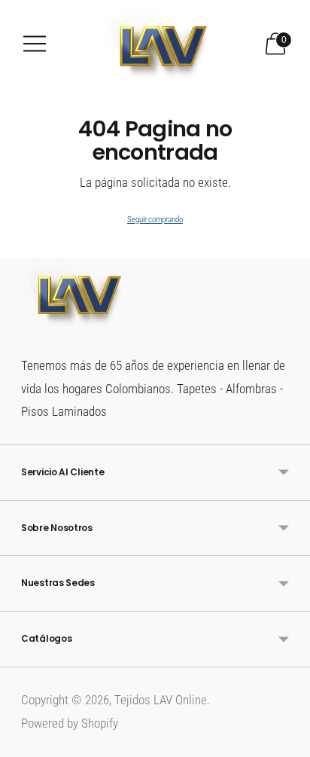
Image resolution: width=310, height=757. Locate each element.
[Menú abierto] (35, 44)
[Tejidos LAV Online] (155, 43)
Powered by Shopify (69, 723)
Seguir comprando (155, 219)
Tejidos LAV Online (160, 699)
